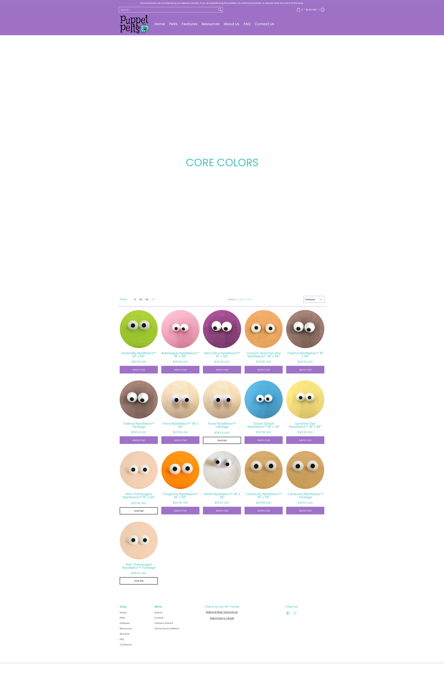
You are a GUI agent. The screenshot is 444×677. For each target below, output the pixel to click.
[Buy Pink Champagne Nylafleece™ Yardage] (139, 540)
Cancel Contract (163, 623)
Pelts (122, 617)
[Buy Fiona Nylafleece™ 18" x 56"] (180, 399)
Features (125, 623)
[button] (288, 613)
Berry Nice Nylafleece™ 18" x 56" (222, 354)
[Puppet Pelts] (134, 24)
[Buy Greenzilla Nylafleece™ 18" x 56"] (139, 329)
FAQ (122, 639)
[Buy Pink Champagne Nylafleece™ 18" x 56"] (139, 470)
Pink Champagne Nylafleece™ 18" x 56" (139, 495)
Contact (158, 617)
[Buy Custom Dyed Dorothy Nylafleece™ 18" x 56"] (264, 329)
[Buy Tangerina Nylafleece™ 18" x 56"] (180, 470)
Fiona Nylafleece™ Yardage (222, 425)
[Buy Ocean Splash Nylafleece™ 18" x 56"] (264, 399)
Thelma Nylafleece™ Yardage (139, 425)
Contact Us (126, 644)
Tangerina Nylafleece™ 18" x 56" (180, 495)
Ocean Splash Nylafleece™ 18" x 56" (263, 425)
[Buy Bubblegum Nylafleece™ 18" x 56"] (180, 329)
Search (158, 612)
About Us (124, 633)
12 (135, 299)
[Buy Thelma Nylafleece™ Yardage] (139, 399)
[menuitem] (306, 9)
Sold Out (222, 440)
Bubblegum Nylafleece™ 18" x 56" (180, 354)
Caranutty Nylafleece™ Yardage (305, 495)
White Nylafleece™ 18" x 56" (222, 495)
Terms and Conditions (166, 628)
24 (140, 299)
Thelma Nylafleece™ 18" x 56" (305, 354)
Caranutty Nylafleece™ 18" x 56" (264, 495)
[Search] (220, 9)
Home (231, 299)
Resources (126, 628)
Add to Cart (139, 369)
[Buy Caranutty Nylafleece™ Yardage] (305, 470)
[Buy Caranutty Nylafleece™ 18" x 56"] (264, 470)
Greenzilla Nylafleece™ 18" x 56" (138, 354)
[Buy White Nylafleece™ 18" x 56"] (222, 470)
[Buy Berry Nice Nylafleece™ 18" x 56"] (222, 329)
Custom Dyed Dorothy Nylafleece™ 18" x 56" (263, 354)
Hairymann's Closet (222, 618)
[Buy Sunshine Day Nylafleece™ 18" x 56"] (305, 399)
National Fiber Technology (222, 612)
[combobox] (168, 9)
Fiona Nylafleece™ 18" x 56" (180, 425)
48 (153, 299)
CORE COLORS (244, 299)
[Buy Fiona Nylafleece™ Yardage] (222, 399)
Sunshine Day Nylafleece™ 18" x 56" (305, 425)
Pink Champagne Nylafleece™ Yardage (138, 566)
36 (146, 299)
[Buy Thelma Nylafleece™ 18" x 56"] (305, 329)
